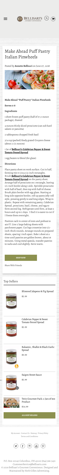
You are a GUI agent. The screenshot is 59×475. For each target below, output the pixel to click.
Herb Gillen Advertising (37, 470)
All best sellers (29, 415)
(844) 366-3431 (48, 461)
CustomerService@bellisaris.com (29, 464)
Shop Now (21, 257)
